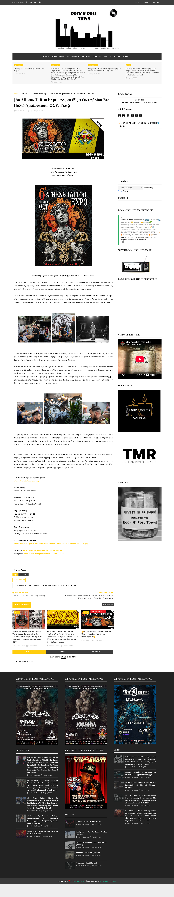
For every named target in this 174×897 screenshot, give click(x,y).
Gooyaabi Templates (108, 881)
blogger (29, 652)
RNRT (106, 56)
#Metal (152, 237)
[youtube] (40, 2)
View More (109, 604)
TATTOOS (24, 94)
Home (137, 2)
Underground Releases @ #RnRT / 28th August (29, 69)
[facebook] (26, 2)
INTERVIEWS (73, 56)
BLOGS (117, 56)
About (146, 2)
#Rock (147, 237)
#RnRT (155, 235)
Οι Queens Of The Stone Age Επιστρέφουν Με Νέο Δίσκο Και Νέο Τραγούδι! (104, 69)
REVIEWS (86, 56)
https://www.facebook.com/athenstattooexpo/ (43, 550)
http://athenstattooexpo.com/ (26, 481)
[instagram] (31, 2)
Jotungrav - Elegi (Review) (86, 863)
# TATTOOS (23, 575)
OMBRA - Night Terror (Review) (88, 821)
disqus (62, 652)
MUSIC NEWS (58, 56)
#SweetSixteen (138, 237)
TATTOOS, (44, 111)
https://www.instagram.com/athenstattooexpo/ (43, 554)
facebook (96, 652)
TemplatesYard (79, 881)
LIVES (96, 56)
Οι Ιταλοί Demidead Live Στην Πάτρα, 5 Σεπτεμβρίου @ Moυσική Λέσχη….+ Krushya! (140, 784)
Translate (127, 191)
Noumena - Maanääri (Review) (88, 852)
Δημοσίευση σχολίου (25, 662)
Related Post (22, 604)
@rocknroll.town (127, 220)
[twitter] (35, 2)
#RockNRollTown (127, 237)
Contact (156, 2)
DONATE (127, 56)
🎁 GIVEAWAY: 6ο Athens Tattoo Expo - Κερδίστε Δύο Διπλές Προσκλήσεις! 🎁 (96, 634)
